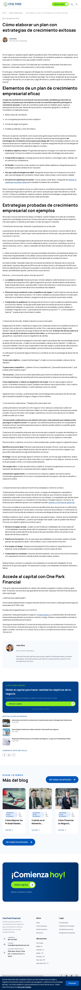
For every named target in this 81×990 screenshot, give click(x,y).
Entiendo (72, 983)
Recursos (39, 933)
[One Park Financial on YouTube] (71, 976)
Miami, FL (39, 946)
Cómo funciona (41, 926)
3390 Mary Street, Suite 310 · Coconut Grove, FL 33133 (16, 953)
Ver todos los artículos (60, 779)
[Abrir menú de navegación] (76, 4)
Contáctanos (63, 923)
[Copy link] (14, 755)
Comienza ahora (43, 615)
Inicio (4, 13)
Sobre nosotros (41, 929)
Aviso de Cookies (24, 987)
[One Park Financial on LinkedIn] (76, 976)
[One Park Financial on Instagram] (66, 976)
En (72, 4)
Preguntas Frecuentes (67, 933)
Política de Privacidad (66, 926)
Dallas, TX (39, 953)
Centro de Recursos (15, 13)
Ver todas (39, 943)
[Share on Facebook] (4, 755)
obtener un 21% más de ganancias (61, 502)
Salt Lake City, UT (42, 963)
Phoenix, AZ (40, 956)
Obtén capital (21, 884)
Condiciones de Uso (66, 929)
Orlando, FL (40, 950)
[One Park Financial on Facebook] (61, 976)
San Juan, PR (40, 960)
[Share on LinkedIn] (9, 755)
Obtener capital (59, 4)
